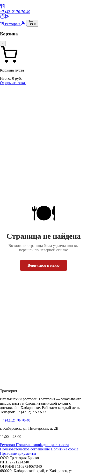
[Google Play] (7, 17)
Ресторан (12, 24)
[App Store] (2, 17)
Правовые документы (18, 453)
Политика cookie (64, 449)
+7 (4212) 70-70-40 (15, 12)
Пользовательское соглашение (25, 449)
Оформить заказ (13, 83)
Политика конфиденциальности (42, 445)
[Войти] (24, 24)
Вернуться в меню (43, 265)
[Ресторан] (3, 7)
